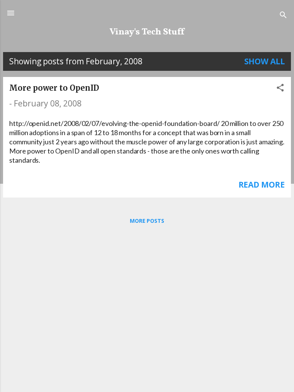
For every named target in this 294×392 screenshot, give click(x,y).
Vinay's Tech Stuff (147, 32)
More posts (147, 220)
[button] (280, 88)
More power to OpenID (54, 88)
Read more (261, 184)
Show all (264, 61)
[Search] (283, 15)
